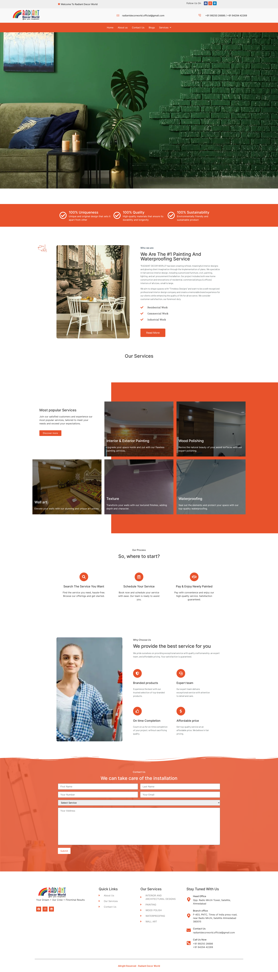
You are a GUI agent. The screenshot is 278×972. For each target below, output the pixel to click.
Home (110, 27)
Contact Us (138, 27)
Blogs (152, 27)
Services (163, 27)
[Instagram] (210, 3)
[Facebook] (206, 3)
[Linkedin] (215, 3)
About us (123, 27)
